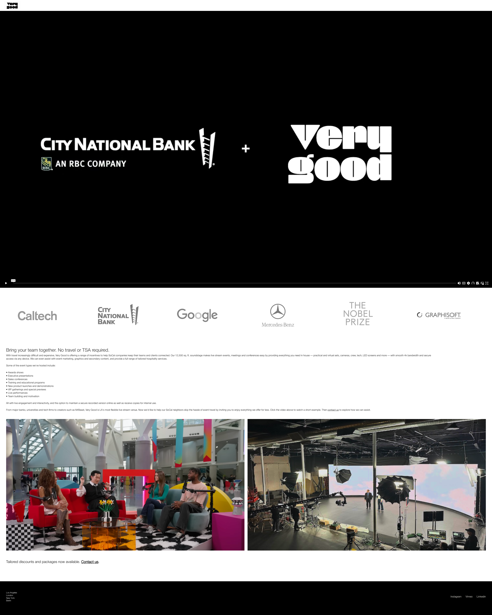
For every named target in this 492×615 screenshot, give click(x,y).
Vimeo (469, 597)
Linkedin (481, 597)
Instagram (456, 597)
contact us (333, 410)
